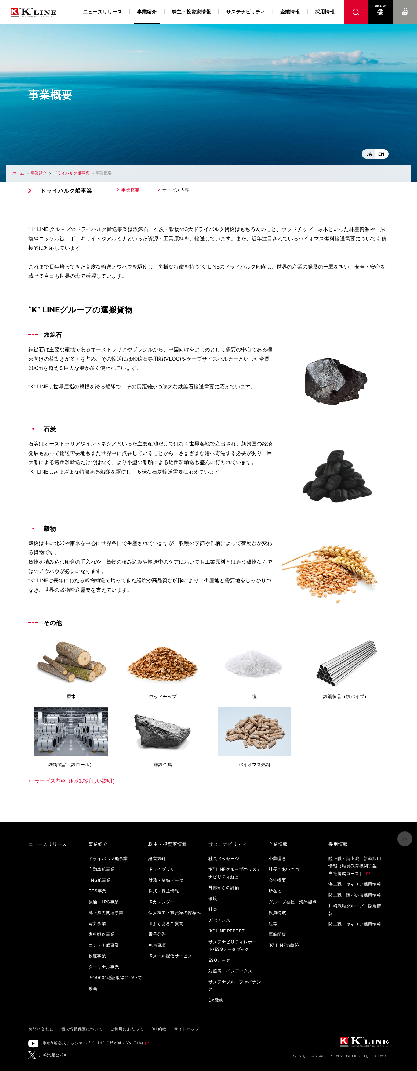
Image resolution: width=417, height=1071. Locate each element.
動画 (93, 988)
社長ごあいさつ (284, 869)
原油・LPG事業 (104, 901)
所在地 (275, 890)
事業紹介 (39, 173)
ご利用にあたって (126, 1028)
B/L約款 (158, 1028)
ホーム (18, 173)
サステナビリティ (245, 12)
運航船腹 (277, 934)
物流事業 (97, 955)
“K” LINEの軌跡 (284, 945)
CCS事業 (98, 890)
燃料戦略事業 (102, 934)
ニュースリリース (102, 12)
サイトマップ (186, 1028)
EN (381, 154)
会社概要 (277, 880)
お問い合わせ (405, 6)
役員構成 (277, 912)
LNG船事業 (100, 880)
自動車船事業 (102, 869)
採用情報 (325, 12)
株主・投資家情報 (191, 12)
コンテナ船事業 (104, 945)
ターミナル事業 (104, 966)
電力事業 (97, 923)
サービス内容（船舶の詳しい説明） (76, 781)
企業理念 (277, 858)
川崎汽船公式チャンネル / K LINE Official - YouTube (92, 1042)
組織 (273, 923)
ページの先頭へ (404, 838)
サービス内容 (175, 190)
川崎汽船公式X (53, 1054)
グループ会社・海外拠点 (293, 901)
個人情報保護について (82, 1028)
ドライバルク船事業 (71, 173)
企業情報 (290, 12)
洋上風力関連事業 (106, 912)
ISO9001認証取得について (115, 977)
